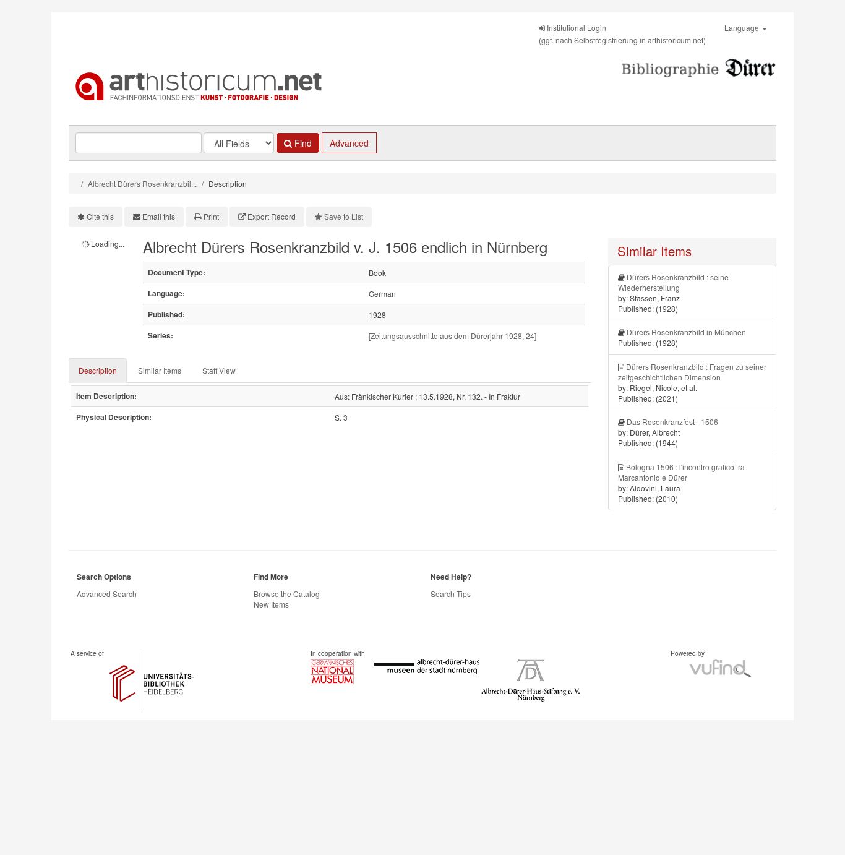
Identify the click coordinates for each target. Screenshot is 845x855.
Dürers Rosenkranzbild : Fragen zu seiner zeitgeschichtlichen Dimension (692, 371)
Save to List (343, 216)
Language (742, 27)
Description (98, 370)
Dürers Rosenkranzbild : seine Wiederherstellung (673, 282)
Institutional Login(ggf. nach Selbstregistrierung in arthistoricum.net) (622, 33)
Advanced (349, 143)
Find (302, 143)
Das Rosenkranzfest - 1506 (672, 421)
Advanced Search (107, 593)
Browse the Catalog (287, 593)
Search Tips (451, 593)
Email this (158, 216)
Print (211, 216)
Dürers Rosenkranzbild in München (686, 332)
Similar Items (159, 370)
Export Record (271, 216)
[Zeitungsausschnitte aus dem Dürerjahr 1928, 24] (452, 335)
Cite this (100, 216)
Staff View (219, 370)
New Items (271, 604)
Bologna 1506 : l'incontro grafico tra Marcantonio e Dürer (681, 472)
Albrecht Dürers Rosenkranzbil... (142, 183)
